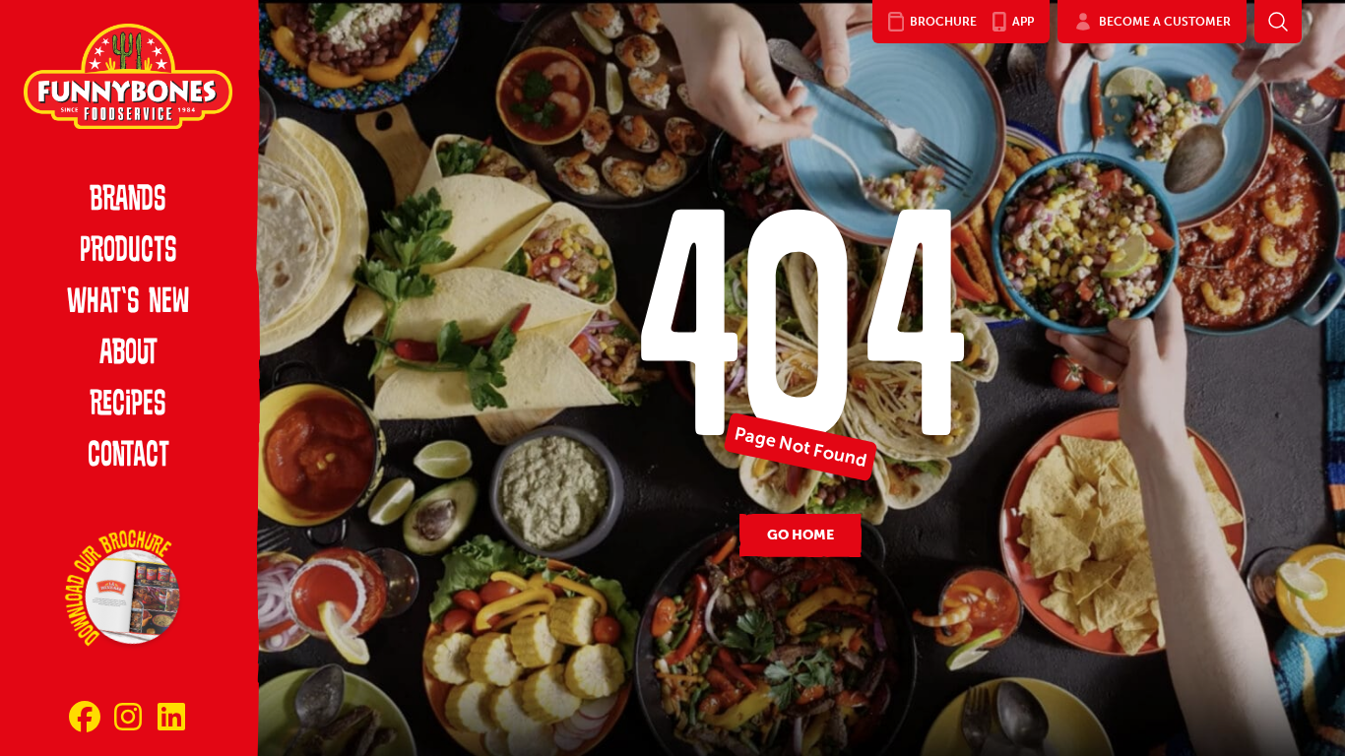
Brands (128, 201)
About (128, 354)
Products (128, 252)
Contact (128, 456)
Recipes (128, 405)
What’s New (128, 303)
